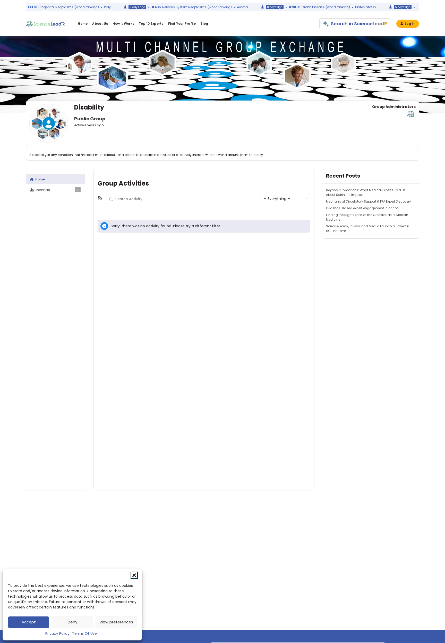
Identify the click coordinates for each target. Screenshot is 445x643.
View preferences (116, 622)
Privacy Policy (57, 633)
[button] (134, 575)
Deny (72, 622)
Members (57, 190)
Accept (29, 622)
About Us (100, 23)
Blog (204, 23)
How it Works (123, 23)
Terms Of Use (84, 633)
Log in (410, 23)
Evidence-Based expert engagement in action (362, 208)
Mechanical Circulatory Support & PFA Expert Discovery (368, 201)
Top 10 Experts (151, 23)
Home (83, 23)
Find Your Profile (182, 23)
